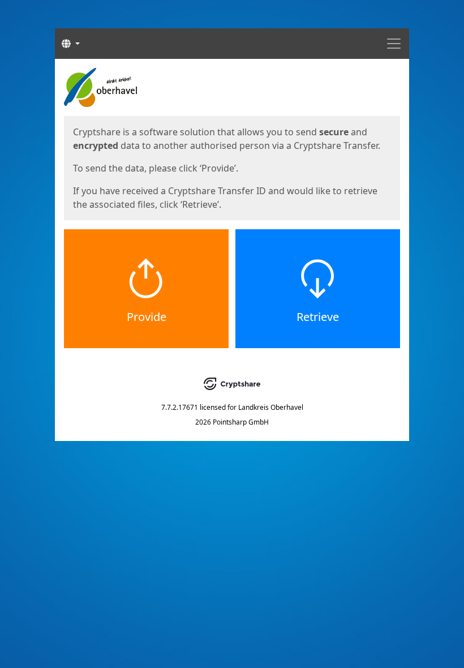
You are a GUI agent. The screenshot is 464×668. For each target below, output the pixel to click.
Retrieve (318, 316)
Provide (146, 316)
